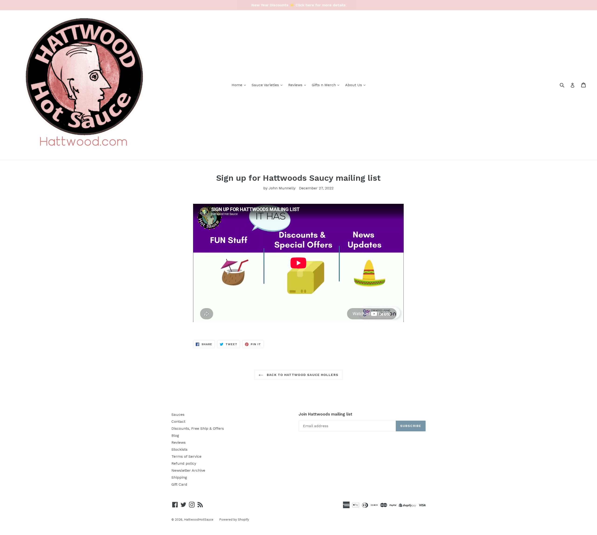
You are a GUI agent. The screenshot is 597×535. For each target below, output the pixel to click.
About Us (354, 85)
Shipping (179, 477)
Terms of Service (186, 456)
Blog (175, 435)
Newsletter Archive (188, 470)
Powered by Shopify (234, 519)
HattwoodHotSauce (198, 519)
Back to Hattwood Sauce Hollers (302, 375)
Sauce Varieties (266, 85)
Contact (178, 421)
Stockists (179, 449)
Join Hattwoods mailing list (325, 414)
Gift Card (179, 484)
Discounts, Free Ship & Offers (197, 428)
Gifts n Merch (324, 85)
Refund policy (183, 463)
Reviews (296, 85)
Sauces (177, 414)
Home (237, 85)
